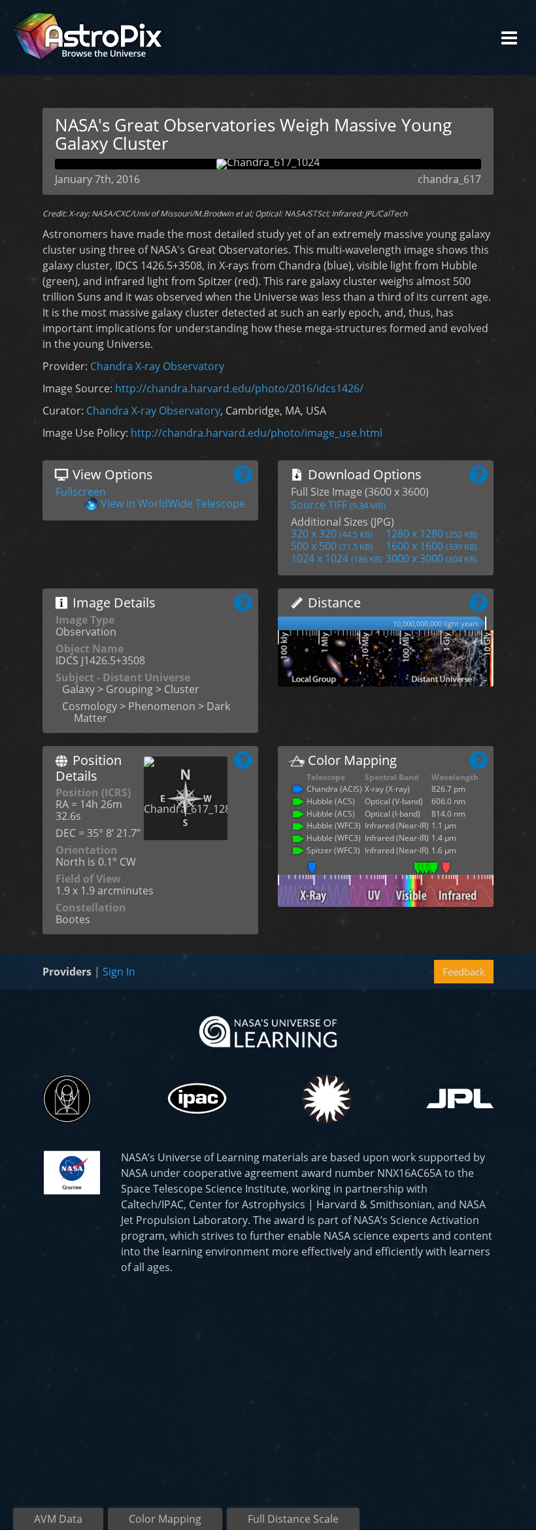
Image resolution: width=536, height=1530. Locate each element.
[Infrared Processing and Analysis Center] (197, 1098)
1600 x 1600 (431, 546)
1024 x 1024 (336, 558)
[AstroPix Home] (87, 37)
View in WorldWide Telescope (173, 503)
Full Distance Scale (293, 1519)
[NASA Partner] (71, 1171)
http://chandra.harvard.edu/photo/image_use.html (256, 433)
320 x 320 (332, 533)
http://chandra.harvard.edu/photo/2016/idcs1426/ (239, 388)
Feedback (464, 971)
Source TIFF (338, 505)
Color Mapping (165, 1519)
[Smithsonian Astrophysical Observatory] (326, 1098)
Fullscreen (81, 491)
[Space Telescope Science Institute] (67, 1098)
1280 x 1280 (431, 533)
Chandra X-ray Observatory (157, 366)
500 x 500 (332, 546)
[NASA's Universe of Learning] (268, 1030)
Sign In (119, 971)
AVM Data (58, 1519)
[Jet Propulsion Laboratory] (460, 1098)
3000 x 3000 (431, 558)
